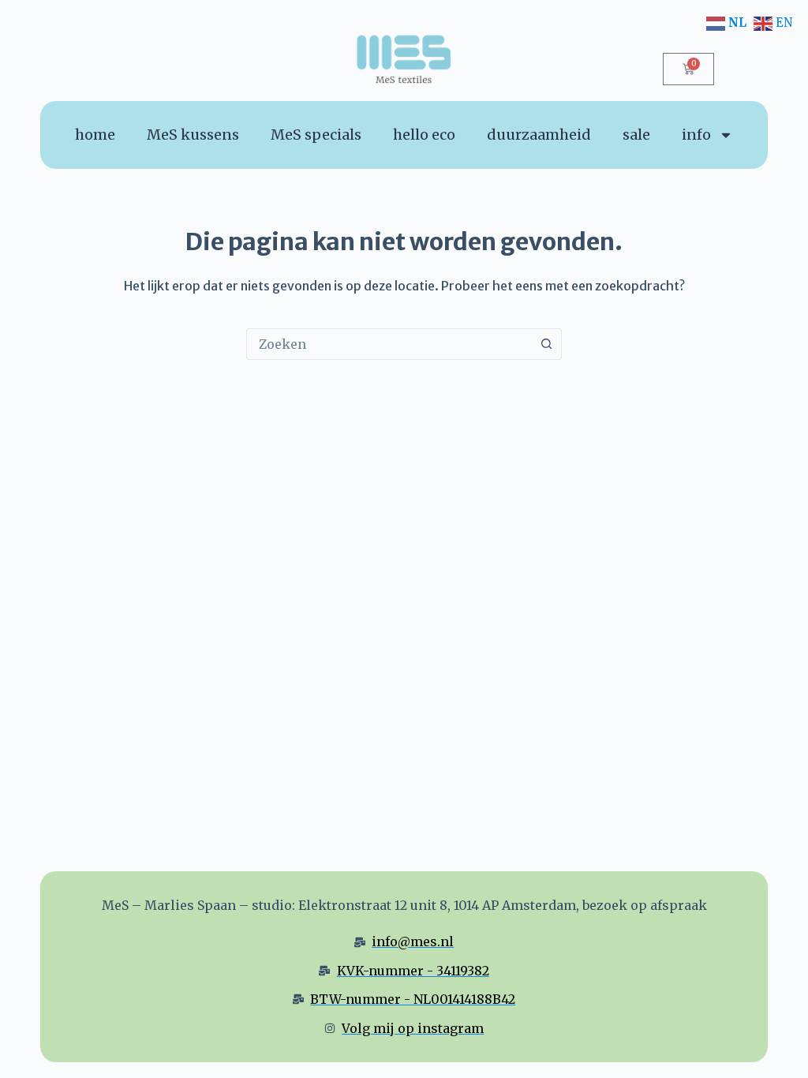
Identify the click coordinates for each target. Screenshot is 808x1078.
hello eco (424, 134)
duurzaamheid (539, 134)
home (95, 134)
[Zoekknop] (546, 344)
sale (636, 134)
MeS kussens (193, 134)
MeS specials (316, 134)
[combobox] (389, 344)
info (696, 134)
